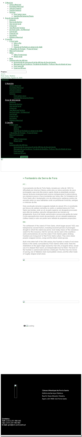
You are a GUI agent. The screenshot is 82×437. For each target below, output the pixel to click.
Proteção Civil (13, 33)
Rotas (11, 58)
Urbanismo (13, 26)
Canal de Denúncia (15, 10)
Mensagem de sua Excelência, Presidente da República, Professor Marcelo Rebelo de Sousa (42, 64)
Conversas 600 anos (20, 68)
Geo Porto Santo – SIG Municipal (19, 30)
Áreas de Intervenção (12, 18)
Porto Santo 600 (19, 66)
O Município (9, 3)
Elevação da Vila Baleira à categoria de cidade (28, 47)
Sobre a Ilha (17, 43)
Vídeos (11, 53)
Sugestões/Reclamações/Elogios (24, 16)
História (16, 45)
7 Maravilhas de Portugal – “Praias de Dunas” (23, 49)
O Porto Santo (13, 41)
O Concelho (8, 39)
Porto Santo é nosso (20, 14)
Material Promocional (16, 51)
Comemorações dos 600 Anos (18, 60)
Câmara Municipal (15, 5)
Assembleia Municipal (16, 6)
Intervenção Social (15, 24)
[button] (4, 175)
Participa (12, 12)
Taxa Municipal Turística (17, 28)
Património (13, 35)
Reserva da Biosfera (15, 22)
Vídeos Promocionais (20, 55)
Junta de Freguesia (15, 8)
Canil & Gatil (13, 32)
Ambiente (12, 20)
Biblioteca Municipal (16, 37)
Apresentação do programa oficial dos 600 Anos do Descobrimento (35, 62)
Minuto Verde (18, 57)
